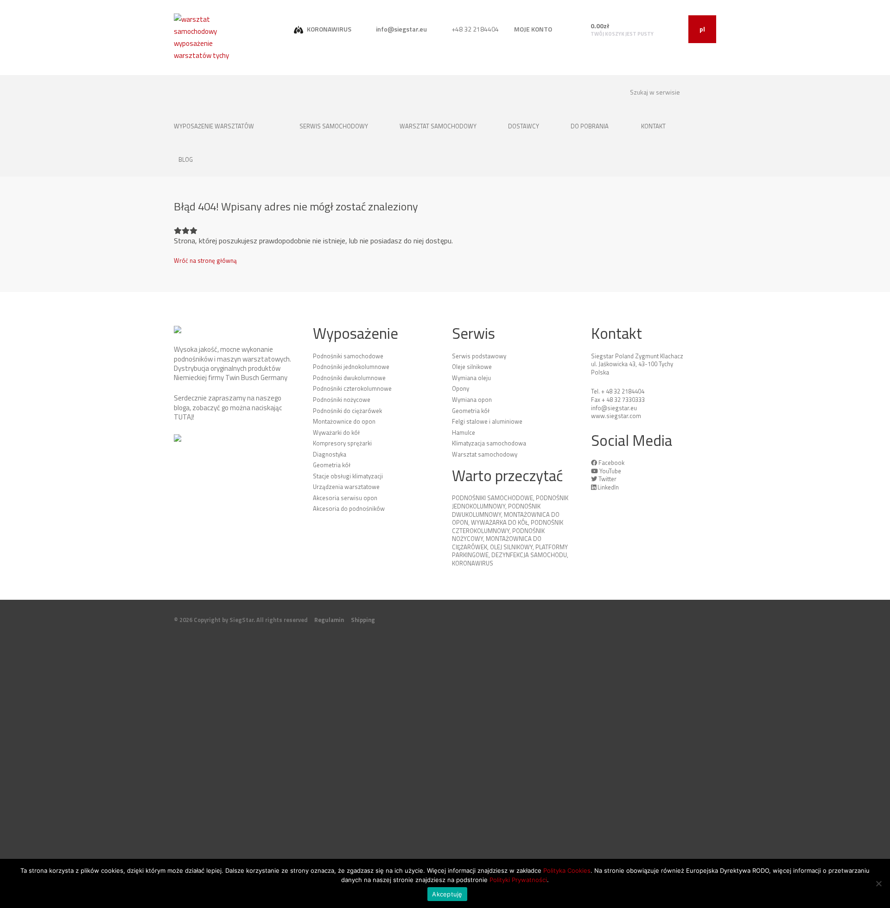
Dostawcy (524, 126)
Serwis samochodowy (334, 126)
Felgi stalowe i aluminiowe (487, 421)
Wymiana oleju (471, 377)
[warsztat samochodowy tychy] (211, 37)
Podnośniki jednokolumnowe (351, 366)
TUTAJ (183, 417)
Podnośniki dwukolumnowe (349, 377)
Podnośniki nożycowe (341, 399)
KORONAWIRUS (328, 29)
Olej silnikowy (511, 547)
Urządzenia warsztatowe (346, 486)
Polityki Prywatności (518, 879)
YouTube (610, 471)
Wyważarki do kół (336, 432)
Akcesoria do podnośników (349, 508)
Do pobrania (590, 126)
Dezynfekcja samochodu (529, 554)
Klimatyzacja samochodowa (489, 443)
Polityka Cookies (567, 870)
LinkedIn (608, 487)
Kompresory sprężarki (342, 443)
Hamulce (463, 432)
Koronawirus (472, 563)
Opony (460, 388)
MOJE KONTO (533, 29)
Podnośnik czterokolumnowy (507, 526)
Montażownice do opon (344, 421)
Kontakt (654, 126)
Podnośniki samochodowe (348, 356)
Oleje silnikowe (472, 366)
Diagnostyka (329, 454)
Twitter (607, 478)
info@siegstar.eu (401, 29)
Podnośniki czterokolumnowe (352, 388)
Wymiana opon (472, 399)
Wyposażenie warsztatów (214, 126)
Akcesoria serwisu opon (345, 497)
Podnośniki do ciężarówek (347, 410)
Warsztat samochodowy (439, 126)
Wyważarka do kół (499, 522)
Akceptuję (447, 894)
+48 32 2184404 (474, 29)
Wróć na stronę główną (205, 260)
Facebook (611, 462)
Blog (185, 159)
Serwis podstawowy (479, 356)
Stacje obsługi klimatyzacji (348, 476)
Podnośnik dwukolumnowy (496, 510)
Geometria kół (331, 465)
